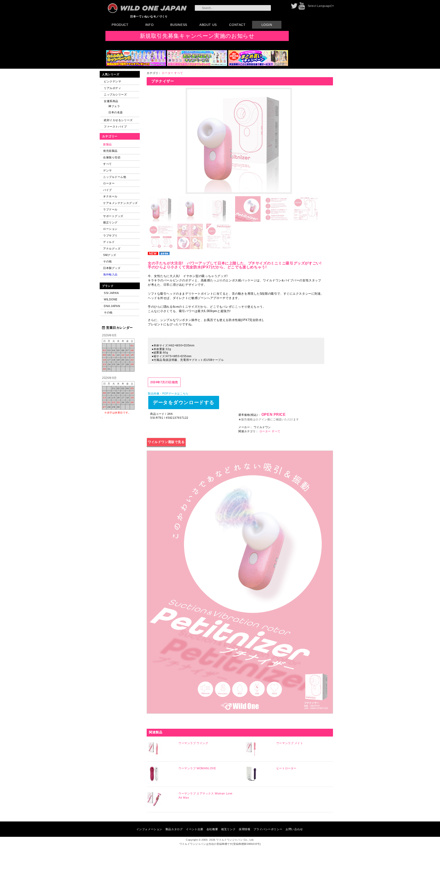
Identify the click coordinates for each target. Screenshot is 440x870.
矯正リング (110, 222)
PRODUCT (120, 25)
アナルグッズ (111, 248)
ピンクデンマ (112, 81)
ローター (109, 183)
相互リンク (228, 829)
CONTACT (237, 25)
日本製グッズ (111, 267)
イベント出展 (194, 829)
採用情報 (244, 829)
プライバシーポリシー (267, 829)
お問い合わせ (294, 829)
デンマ (107, 170)
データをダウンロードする (183, 402)
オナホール (110, 196)
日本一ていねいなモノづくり (149, 16)
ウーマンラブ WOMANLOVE (197, 768)
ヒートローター (286, 768)
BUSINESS (178, 25)
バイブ (107, 189)
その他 (107, 261)
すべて (107, 163)
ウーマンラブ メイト (289, 743)
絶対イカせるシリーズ (118, 120)
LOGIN (266, 25)
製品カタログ (174, 829)
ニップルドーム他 (114, 176)
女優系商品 (111, 101)
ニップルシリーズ (115, 94)
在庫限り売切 (111, 157)
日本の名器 (115, 112)
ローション (110, 228)
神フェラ (114, 106)
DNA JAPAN (112, 305)
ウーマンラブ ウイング (193, 743)
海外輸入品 (110, 274)
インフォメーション (149, 829)
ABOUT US (208, 25)
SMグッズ (109, 254)
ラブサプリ (110, 235)
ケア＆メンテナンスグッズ (120, 202)
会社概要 (212, 829)
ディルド (109, 241)
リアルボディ (112, 88)
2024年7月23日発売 (164, 382)
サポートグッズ (113, 216)
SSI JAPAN (111, 292)
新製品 (107, 144)
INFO (149, 25)
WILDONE (111, 299)
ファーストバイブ (115, 126)
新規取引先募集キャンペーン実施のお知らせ (197, 36)
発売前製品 (110, 150)
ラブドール (110, 209)
